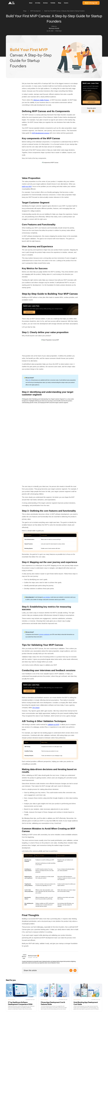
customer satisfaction (44, 634)
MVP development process (40, 133)
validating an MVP (53, 724)
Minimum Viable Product (41, 100)
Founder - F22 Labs (32, 957)
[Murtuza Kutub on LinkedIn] (38, 956)
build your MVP (27, 186)
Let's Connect (29, 312)
